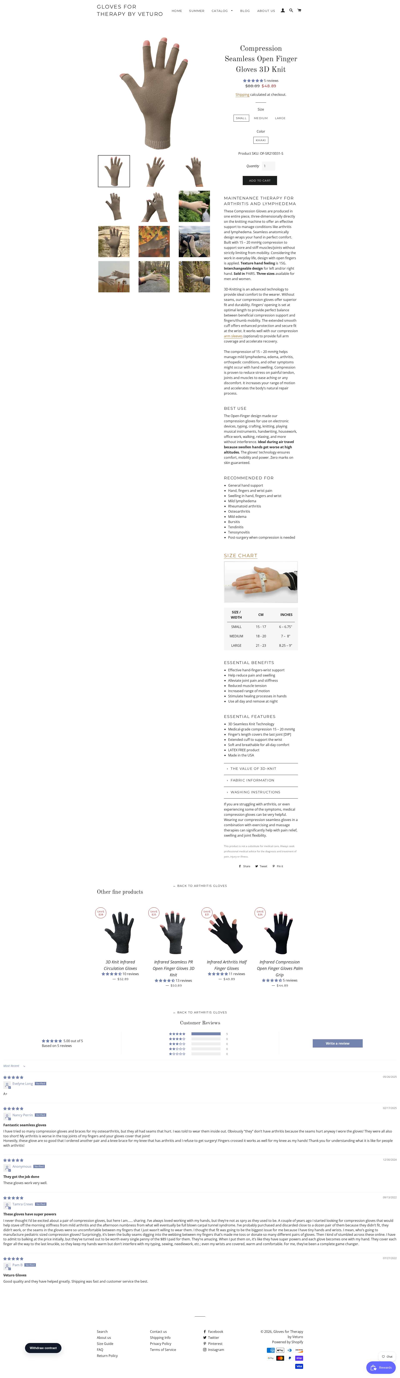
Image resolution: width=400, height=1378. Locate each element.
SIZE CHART (241, 555)
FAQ (100, 1349)
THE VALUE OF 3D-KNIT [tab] (253, 769)
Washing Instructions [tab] (256, 792)
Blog (245, 11)
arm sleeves (233, 336)
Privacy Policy (160, 1343)
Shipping (242, 94)
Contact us (158, 1331)
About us (266, 11)
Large (280, 118)
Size (261, 109)
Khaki (261, 140)
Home (177, 11)
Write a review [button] (338, 1043)
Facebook (215, 1331)
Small (241, 118)
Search (102, 1331)
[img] (13, 1077)
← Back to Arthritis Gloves (200, 886)
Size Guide (105, 1343)
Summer (196, 11)
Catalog (220, 11)
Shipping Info (160, 1337)
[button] (253, 80)
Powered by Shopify (287, 1342)
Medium (261, 118)
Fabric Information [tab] (253, 780)
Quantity (252, 166)
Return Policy (107, 1355)
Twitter (213, 1337)
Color (261, 131)
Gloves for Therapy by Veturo (130, 10)
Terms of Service (163, 1349)
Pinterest (214, 1343)
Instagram (215, 1349)
